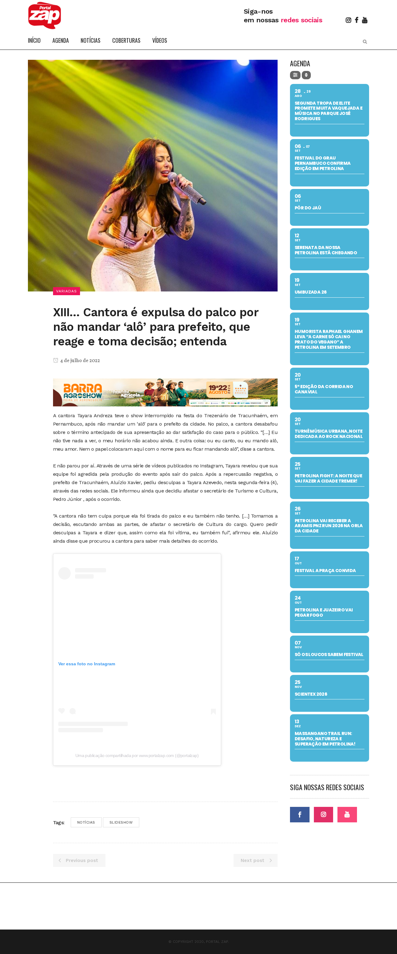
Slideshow (121, 822)
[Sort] (306, 75)
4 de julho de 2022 (79, 360)
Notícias (86, 822)
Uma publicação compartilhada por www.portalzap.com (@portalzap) (136, 755)
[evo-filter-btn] (295, 75)
